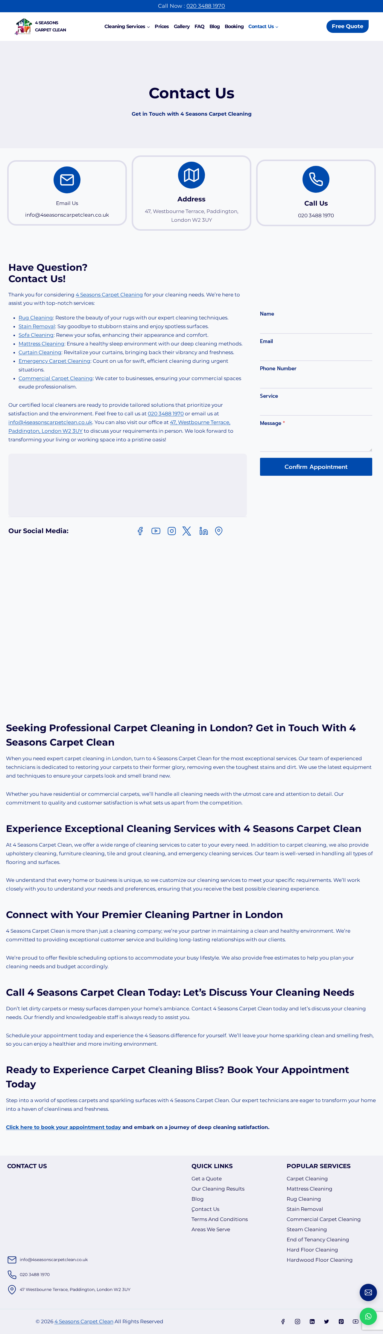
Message (272, 423)
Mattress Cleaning (41, 344)
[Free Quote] (368, 1292)
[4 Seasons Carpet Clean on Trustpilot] (199, 485)
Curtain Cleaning (40, 352)
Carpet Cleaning (307, 1179)
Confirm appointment (316, 466)
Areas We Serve (211, 1229)
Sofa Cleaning (36, 335)
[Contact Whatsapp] (368, 1316)
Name (267, 314)
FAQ (199, 26)
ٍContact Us (205, 1209)
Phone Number (278, 368)
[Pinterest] (340, 1321)
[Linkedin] (311, 1321)
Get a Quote (207, 1179)
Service (269, 396)
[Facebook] (282, 1321)
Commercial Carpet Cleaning (56, 378)
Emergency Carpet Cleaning (54, 361)
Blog (214, 26)
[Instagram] (297, 1321)
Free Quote (347, 26)
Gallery (182, 26)
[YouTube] (355, 1321)
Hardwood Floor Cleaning (320, 1260)
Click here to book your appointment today (63, 1127)
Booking (234, 26)
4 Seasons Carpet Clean (83, 1321)
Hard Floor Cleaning (312, 1250)
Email (266, 341)
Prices (162, 26)
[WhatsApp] (268, 1321)
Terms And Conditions (220, 1219)
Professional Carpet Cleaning (122, 728)
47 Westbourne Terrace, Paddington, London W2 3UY (75, 1289)
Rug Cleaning (36, 318)
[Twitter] (326, 1321)
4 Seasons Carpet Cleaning (109, 295)
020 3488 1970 (205, 6)
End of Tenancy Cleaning (318, 1240)
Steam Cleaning (307, 1229)
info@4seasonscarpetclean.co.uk (50, 422)
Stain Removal (37, 326)
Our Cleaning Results (218, 1189)
